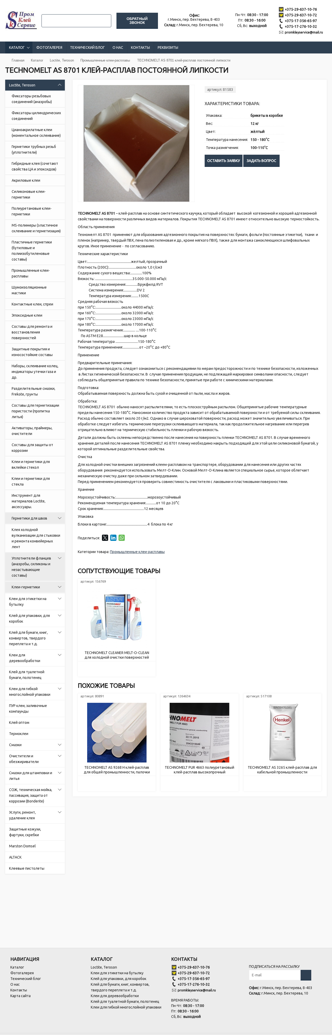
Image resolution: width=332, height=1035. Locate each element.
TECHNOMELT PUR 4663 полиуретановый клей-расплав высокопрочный (199, 769)
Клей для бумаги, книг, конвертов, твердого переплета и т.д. (28, 638)
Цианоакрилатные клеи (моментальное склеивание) (36, 133)
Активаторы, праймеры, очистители (32, 431)
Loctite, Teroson (22, 85)
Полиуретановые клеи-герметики (32, 211)
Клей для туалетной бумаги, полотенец (26, 675)
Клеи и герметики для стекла (31, 481)
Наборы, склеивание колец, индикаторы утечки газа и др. (35, 371)
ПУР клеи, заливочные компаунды (28, 708)
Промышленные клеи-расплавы (31, 273)
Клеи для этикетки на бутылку (27, 602)
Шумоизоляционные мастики (29, 290)
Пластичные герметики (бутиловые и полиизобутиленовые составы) (32, 250)
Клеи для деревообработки (24, 658)
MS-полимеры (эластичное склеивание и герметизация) (36, 228)
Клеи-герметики (26, 587)
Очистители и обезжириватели (24, 759)
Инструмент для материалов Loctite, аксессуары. (28, 501)
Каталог (17, 47)
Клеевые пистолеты (26, 868)
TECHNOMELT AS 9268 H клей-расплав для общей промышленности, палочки (117, 769)
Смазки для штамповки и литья (30, 776)
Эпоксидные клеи (27, 315)
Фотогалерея (49, 47)
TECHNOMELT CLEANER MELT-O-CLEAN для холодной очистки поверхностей (117, 655)
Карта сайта (20, 996)
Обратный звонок (137, 21)
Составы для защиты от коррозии (32, 448)
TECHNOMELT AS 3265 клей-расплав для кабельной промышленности (282, 769)
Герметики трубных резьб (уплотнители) (34, 149)
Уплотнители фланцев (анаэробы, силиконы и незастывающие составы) (31, 566)
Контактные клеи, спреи (32, 304)
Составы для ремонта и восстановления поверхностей (32, 332)
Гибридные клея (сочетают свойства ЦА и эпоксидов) (35, 166)
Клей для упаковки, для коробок (29, 618)
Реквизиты (168, 47)
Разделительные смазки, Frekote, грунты (33, 391)
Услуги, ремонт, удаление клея (22, 815)
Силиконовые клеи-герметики (29, 194)
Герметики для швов (29, 518)
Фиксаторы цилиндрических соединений (36, 116)
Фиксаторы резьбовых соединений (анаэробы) (32, 99)
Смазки (15, 745)
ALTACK (15, 857)
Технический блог (87, 47)
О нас (118, 47)
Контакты (140, 47)
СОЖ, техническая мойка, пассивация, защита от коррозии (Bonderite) (30, 795)
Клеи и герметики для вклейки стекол (31, 464)
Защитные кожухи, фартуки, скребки (25, 832)
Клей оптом (19, 722)
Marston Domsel (22, 846)
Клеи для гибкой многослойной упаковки (29, 692)
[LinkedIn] (113, 538)
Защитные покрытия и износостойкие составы (32, 352)
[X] (105, 538)
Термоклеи (18, 734)
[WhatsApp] (122, 538)
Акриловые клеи (26, 180)
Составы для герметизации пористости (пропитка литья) (35, 411)
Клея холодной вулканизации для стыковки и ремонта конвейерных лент (36, 538)
